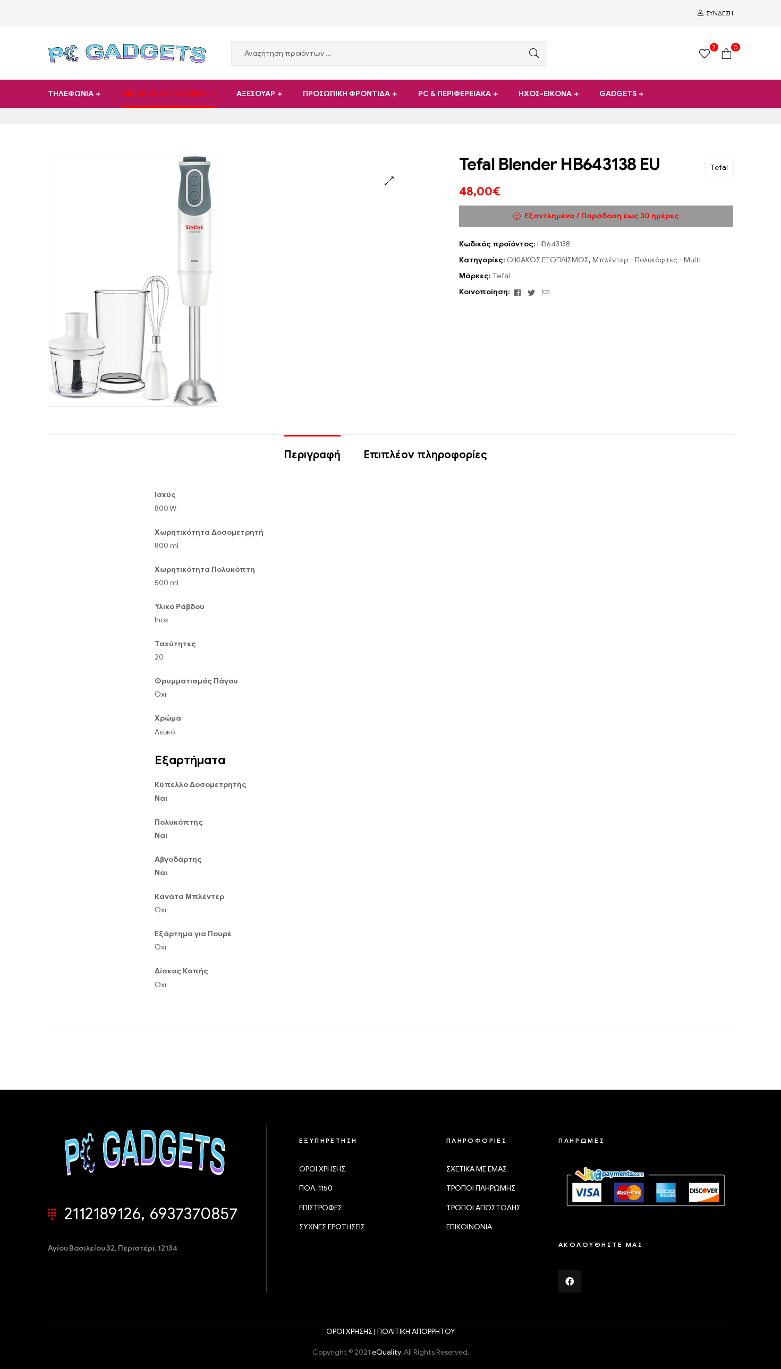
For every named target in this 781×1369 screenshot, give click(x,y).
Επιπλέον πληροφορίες (425, 454)
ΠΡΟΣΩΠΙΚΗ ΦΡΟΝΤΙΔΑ (346, 93)
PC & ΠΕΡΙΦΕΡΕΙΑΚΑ (454, 93)
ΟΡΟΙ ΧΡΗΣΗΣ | (351, 1331)
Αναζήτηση (531, 53)
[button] (389, 181)
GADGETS (617, 93)
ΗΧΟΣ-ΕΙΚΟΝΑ (545, 93)
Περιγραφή (312, 454)
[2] (704, 52)
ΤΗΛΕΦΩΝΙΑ (71, 93)
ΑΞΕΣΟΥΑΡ (255, 93)
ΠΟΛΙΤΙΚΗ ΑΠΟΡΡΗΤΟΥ (416, 1331)
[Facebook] (569, 1281)
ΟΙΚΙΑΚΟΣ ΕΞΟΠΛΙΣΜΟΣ (164, 93)
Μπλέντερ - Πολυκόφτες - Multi (646, 259)
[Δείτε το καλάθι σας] (726, 52)
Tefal (719, 167)
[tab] (312, 450)
